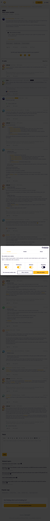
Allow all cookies (41, 272)
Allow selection (25, 272)
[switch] (19, 267)
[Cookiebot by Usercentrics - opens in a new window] (43, 248)
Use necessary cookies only (9, 272)
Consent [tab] (9, 251)
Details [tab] (25, 251)
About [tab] (41, 251)
